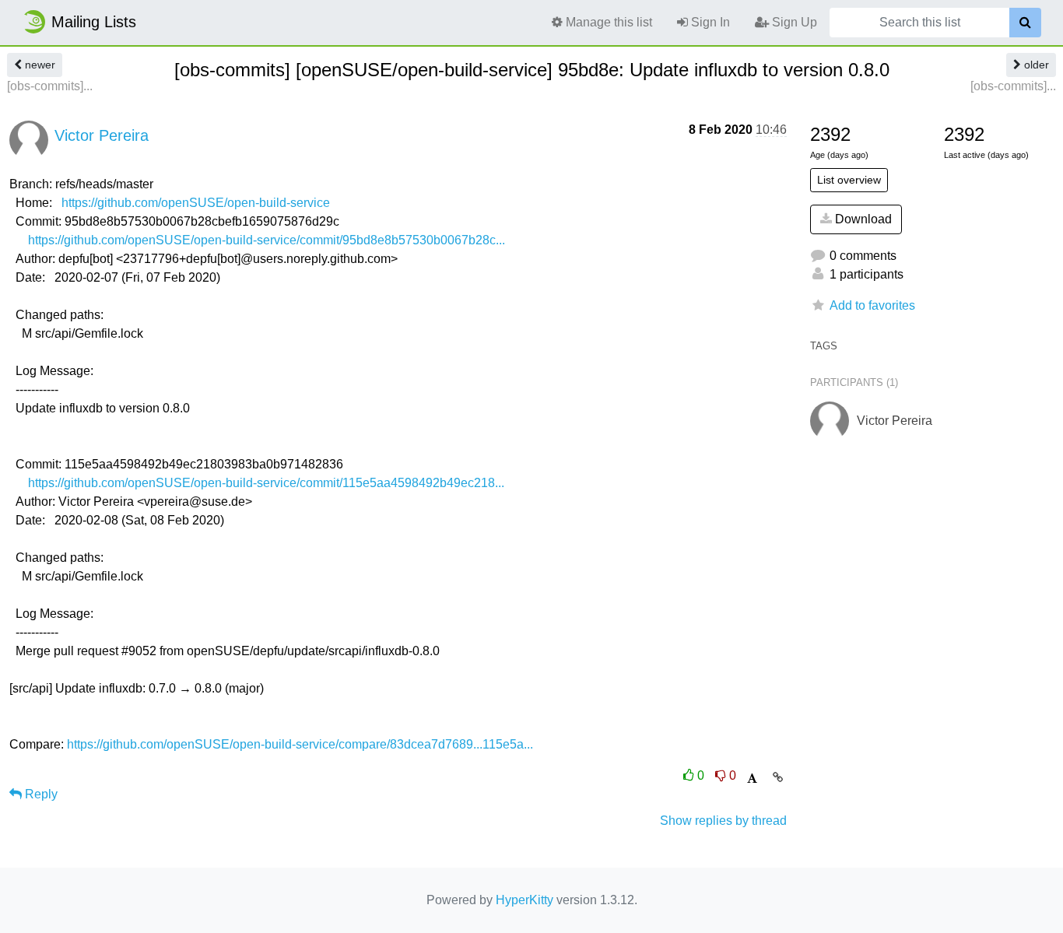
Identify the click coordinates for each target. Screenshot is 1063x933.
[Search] (1025, 22)
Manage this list (607, 22)
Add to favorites (872, 305)
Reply (40, 794)
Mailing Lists (93, 21)
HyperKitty (524, 900)
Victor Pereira (101, 135)
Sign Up (793, 22)
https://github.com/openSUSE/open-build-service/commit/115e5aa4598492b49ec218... (266, 482)
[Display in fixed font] (752, 778)
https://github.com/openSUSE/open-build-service (195, 202)
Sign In (709, 22)
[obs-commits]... (50, 86)
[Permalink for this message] (778, 777)
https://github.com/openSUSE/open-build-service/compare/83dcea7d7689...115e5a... (300, 744)
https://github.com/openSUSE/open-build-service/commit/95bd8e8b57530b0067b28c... (266, 240)
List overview (849, 180)
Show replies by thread (723, 820)
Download (862, 219)
